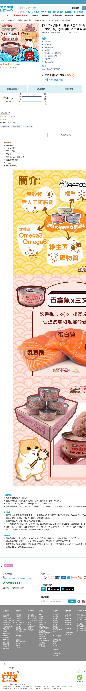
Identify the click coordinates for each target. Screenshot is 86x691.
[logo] (6, 12)
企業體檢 (6, 648)
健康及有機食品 (57, 630)
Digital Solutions (57, 688)
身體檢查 (68, 615)
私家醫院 (68, 12)
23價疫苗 (18, 619)
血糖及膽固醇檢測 (21, 642)
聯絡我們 (38, 686)
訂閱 (72, 601)
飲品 (54, 632)
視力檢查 (6, 641)
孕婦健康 (42, 646)
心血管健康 (42, 638)
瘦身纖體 (42, 636)
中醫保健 (6, 645)
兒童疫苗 (18, 615)
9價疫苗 (18, 617)
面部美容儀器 (57, 640)
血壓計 (18, 640)
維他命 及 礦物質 (44, 628)
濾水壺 (30, 622)
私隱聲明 (64, 686)
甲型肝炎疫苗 (20, 622)
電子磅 (18, 645)
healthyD (38, 688)
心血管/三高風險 (8, 626)
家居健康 (68, 619)
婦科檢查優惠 (58, 12)
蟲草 (40, 620)
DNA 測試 (6, 639)
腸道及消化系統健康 (45, 633)
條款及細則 (55, 686)
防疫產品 (55, 624)
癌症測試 (6, 635)
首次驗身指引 (69, 632)
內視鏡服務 (6, 633)
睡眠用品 (55, 626)
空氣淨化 (55, 617)
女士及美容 (42, 635)
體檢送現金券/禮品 (32, 12)
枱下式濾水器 (32, 619)
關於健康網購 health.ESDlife (11, 686)
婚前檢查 (6, 628)
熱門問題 (68, 634)
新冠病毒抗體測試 (8, 620)
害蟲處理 (55, 628)
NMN (40, 615)
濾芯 (29, 628)
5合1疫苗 (18, 624)
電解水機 (31, 630)
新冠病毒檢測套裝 (8, 622)
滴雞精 (41, 617)
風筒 (54, 643)
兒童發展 (6, 646)
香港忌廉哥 (55, 32)
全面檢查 (6, 615)
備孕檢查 (6, 630)
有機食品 (68, 622)
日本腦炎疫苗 (20, 632)
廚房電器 (55, 619)
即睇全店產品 (56, 79)
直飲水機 (31, 615)
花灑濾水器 (31, 626)
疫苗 (66, 617)
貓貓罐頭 (9, 565)
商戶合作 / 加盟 (27, 686)
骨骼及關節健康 (44, 640)
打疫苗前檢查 (7, 619)
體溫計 (18, 643)
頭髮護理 (42, 644)
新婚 (15, 688)
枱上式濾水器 (32, 617)
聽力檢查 (6, 643)
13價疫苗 (18, 620)
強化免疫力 (42, 631)
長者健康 (55, 622)
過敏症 (5, 632)
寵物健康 (55, 620)
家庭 (31, 688)
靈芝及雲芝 (42, 622)
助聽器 (18, 647)
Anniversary (23, 688)
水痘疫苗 (18, 628)
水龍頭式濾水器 (33, 620)
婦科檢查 (6, 617)
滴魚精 (41, 624)
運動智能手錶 (57, 654)
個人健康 (68, 620)
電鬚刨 (55, 642)
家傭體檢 (6, 637)
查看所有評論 (66, 135)
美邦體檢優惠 (46, 12)
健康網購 (46, 688)
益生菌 (41, 619)
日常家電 (55, 615)
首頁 (8, 15)
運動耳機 (55, 655)
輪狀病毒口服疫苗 (21, 630)
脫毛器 (55, 645)
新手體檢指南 (78, 12)
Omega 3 (42, 626)
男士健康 (6, 624)
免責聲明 (72, 686)
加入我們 (46, 686)
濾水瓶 (30, 624)
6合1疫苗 (18, 626)
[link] (9, 667)
